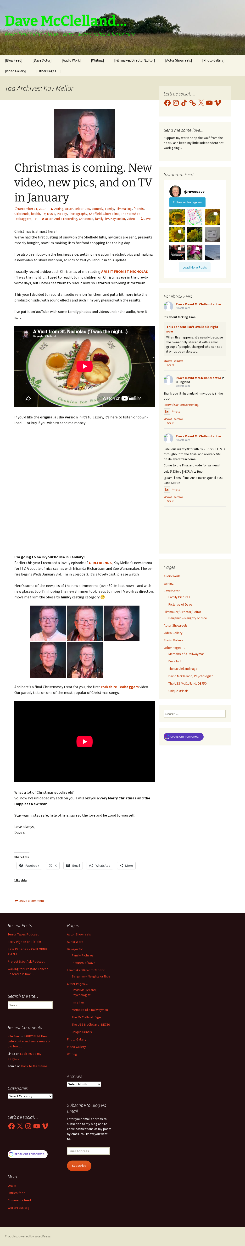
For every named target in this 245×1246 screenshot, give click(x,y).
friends (139, 208)
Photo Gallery (173, 640)
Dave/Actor (172, 591)
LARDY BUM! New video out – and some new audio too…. (29, 1041)
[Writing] (97, 60)
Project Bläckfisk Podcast (26, 961)
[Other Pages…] (48, 71)
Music (51, 213)
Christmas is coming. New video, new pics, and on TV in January (83, 183)
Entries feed (16, 1193)
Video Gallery (173, 633)
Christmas (86, 218)
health (35, 213)
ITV (43, 213)
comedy (97, 208)
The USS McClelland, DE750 (187, 683)
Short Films (111, 213)
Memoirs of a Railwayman (186, 654)
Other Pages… (174, 647)
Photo (176, 411)
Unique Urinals (178, 691)
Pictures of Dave (180, 604)
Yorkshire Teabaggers (120, 686)
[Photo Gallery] (213, 60)
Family (109, 208)
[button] (48, 623)
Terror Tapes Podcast (23, 934)
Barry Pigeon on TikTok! (24, 942)
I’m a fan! (174, 661)
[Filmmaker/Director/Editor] (134, 60)
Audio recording (65, 218)
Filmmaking (124, 208)
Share (170, 364)
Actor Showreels (176, 625)
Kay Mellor (118, 218)
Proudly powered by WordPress (28, 1236)
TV (35, 218)
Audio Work (172, 576)
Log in (12, 1185)
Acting (58, 208)
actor (49, 218)
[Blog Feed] (13, 60)
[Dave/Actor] (42, 60)
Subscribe (79, 1165)
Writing (169, 583)
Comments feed (19, 1200)
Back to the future (34, 1066)
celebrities (82, 208)
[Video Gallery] (15, 71)
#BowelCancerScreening (181, 404)
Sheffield (95, 213)
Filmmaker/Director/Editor (182, 612)
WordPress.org (18, 1207)
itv (107, 218)
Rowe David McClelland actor (198, 304)
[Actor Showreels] (178, 60)
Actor (69, 208)
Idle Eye (13, 1036)
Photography (78, 213)
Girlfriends (21, 213)
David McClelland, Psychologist (190, 676)
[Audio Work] (71, 60)
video (131, 218)
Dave (147, 218)
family (99, 218)
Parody (62, 213)
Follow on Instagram (187, 202)
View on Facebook (173, 360)
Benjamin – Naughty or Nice (187, 618)
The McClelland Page (183, 668)
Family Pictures (179, 597)
